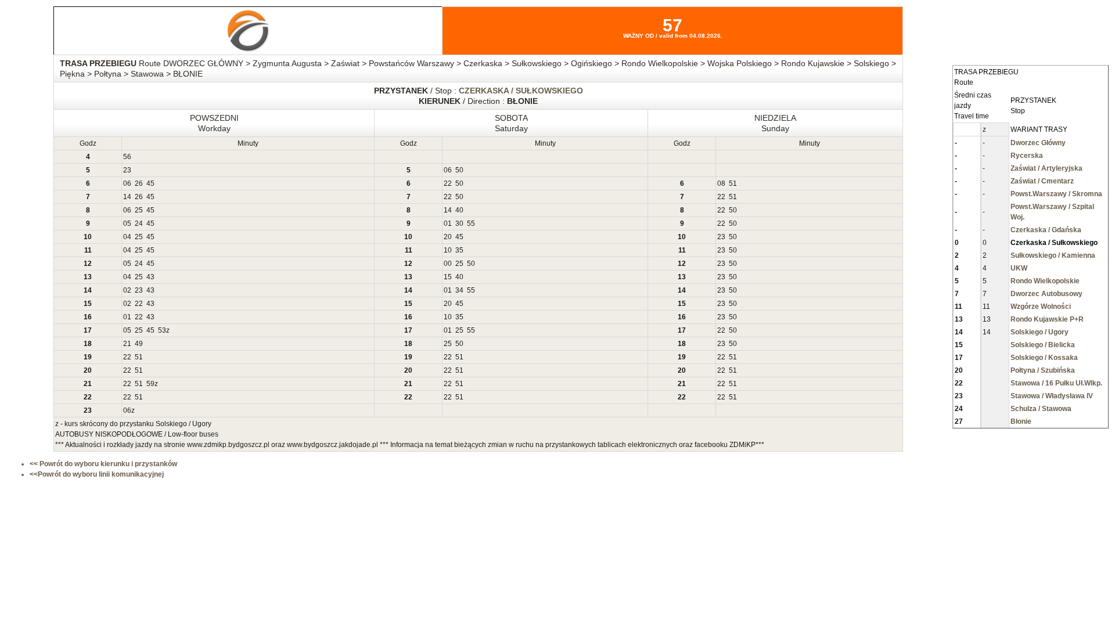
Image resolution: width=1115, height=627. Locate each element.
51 (733, 183)
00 (448, 264)
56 (127, 157)
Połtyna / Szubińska (1042, 370)
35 (459, 250)
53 (162, 330)
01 (448, 223)
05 (127, 223)
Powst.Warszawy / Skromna (1056, 194)
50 (459, 170)
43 (150, 277)
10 (448, 250)
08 (721, 183)
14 (127, 197)
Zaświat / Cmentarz (1042, 181)
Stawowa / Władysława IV (1051, 396)
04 (127, 237)
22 (448, 183)
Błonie (1020, 421)
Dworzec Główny (1038, 143)
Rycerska (1026, 156)
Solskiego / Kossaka (1044, 358)
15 (448, 277)
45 (150, 183)
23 (127, 170)
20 (448, 237)
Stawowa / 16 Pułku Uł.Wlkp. (1056, 383)
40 (459, 210)
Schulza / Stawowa (1040, 409)
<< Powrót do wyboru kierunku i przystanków (103, 464)
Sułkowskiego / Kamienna (1052, 255)
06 (448, 170)
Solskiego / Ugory (1039, 332)
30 (459, 223)
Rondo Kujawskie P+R (1047, 319)
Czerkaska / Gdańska (1045, 230)
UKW (1018, 268)
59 (150, 384)
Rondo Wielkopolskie (1045, 281)
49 (139, 344)
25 (139, 210)
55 (471, 223)
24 (139, 223)
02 (127, 290)
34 (459, 290)
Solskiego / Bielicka (1042, 345)
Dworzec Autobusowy (1046, 294)
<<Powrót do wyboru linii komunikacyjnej (97, 474)
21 (127, 344)
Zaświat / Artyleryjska (1046, 168)
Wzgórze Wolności (1040, 306)
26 (139, 183)
